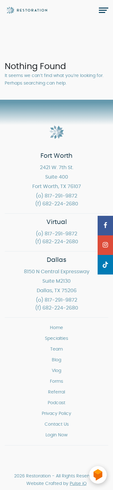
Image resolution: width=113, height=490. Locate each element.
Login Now (56, 435)
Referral (56, 392)
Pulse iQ (78, 483)
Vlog (56, 371)
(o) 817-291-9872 (56, 195)
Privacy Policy (56, 413)
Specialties (56, 338)
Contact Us (57, 424)
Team (56, 349)
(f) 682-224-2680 (56, 203)
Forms (56, 381)
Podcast (56, 403)
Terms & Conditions (70, 461)
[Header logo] (26, 10)
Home (56, 328)
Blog (56, 360)
